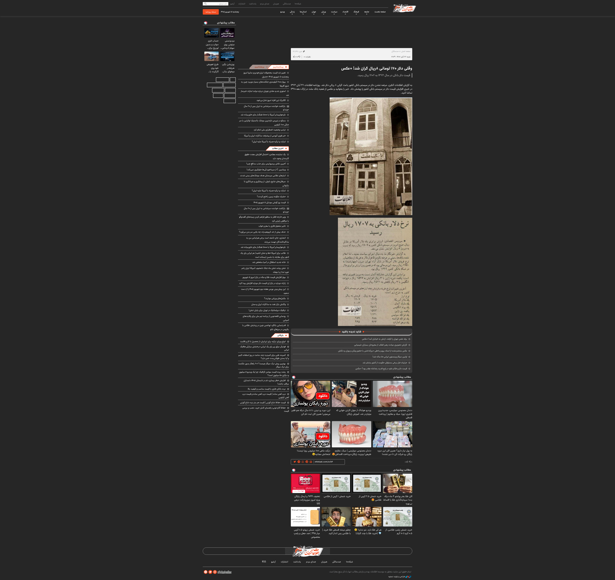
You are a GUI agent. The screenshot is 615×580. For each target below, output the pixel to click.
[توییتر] (210, 572)
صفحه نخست (380, 11)
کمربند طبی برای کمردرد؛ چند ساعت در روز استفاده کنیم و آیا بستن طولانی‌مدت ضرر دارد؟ (263, 356)
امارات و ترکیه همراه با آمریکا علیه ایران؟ (269, 141)
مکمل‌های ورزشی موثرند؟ (275, 298)
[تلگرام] (206, 572)
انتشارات (241, 3)
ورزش (323, 11)
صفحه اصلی (405, 51)
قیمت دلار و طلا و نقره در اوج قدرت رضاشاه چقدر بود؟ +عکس (381, 368)
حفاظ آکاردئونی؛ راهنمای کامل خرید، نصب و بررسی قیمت (265, 409)
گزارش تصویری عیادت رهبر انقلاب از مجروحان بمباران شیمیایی (380, 345)
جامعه (366, 11)
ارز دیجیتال (218, 95)
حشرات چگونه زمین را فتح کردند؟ (271, 196)
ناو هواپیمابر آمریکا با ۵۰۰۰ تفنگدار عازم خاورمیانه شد (263, 114)
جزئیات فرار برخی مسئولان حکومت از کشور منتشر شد (385, 362)
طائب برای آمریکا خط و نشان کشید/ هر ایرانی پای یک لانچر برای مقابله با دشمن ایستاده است (264, 255)
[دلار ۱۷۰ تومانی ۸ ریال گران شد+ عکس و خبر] (371, 156)
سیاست (334, 11)
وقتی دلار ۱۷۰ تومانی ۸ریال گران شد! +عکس (376, 68)
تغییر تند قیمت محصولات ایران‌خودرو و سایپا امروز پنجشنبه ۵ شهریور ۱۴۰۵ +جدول (266, 74)
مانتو (233, 79)
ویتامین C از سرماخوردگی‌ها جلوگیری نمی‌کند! (266, 169)
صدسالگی (287, 3)
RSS (264, 562)
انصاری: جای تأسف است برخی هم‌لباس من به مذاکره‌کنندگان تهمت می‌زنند (267, 240)
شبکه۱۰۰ (298, 3)
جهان (314, 11)
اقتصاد (345, 11)
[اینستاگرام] (215, 572)
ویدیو (282, 11)
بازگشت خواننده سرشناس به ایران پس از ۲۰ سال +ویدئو (266, 107)
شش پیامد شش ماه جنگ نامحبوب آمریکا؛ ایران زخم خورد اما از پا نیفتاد (265, 270)
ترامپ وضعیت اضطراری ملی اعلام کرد (270, 130)
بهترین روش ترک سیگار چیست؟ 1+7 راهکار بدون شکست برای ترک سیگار (263, 365)
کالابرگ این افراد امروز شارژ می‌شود (271, 100)
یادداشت (252, 3)
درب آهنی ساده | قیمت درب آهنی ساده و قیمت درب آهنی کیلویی (265, 395)
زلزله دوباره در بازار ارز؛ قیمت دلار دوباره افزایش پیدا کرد (262, 283)
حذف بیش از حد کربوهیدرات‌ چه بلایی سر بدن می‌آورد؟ (262, 232)
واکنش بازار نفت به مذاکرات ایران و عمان (268, 304)
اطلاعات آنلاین (404, 8)
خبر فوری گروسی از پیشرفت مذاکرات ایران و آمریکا (265, 135)
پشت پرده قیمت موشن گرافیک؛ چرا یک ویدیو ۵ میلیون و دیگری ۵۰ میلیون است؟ (264, 373)
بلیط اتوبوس (230, 100)
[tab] (280, 67)
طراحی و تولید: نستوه (397, 576)
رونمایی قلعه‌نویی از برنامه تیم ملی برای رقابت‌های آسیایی (266, 318)
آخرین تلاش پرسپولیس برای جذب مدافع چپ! (266, 163)
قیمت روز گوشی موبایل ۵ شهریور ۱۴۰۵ (270, 202)
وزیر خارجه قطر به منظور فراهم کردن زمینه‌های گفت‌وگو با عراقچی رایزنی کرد (264, 219)
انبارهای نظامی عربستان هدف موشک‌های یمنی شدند (263, 175)
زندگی (292, 11)
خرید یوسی (230, 90)
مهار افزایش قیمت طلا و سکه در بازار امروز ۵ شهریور (264, 277)
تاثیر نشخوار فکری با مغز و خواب (272, 226)
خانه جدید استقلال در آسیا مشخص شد (269, 262)
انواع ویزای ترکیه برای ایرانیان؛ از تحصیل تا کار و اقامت (263, 341)
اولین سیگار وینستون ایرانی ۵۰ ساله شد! (390, 356)
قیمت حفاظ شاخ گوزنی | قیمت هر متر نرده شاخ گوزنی (263, 402)
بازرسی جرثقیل (222, 79)
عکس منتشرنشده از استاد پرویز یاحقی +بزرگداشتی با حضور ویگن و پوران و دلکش (372, 351)
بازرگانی (280, 335)
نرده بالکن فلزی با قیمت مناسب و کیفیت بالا (267, 389)
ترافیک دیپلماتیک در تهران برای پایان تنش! (267, 310)
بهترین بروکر (230, 95)
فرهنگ (356, 11)
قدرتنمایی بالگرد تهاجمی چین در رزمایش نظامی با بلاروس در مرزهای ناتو (265, 327)
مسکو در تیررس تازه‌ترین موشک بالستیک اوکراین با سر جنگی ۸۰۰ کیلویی (264, 122)
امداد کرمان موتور (214, 84)
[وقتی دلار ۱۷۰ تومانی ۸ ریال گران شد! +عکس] (375, 272)
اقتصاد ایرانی (218, 90)
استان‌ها (303, 11)
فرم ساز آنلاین (229, 84)
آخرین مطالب (277, 148)
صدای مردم (264, 3)
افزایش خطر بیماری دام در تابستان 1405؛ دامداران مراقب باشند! (266, 382)
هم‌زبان (276, 3)
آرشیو (232, 3)
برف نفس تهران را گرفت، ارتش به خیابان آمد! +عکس (384, 339)
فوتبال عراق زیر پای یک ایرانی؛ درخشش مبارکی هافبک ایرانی (264, 348)
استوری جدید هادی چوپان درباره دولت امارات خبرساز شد (265, 93)
